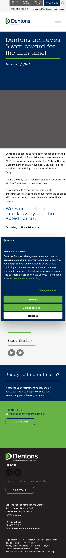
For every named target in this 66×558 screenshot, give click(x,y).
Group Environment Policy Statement (22, 549)
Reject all (33, 315)
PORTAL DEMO (38, 3)
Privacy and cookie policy (17, 546)
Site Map (50, 552)
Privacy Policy (29, 543)
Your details (19, 490)
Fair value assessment (47, 540)
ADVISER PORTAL (26, 3)
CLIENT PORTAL (15, 3)
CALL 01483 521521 (20, 9)
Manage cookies (47, 290)
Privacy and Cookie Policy (25, 278)
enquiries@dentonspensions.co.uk (48, 9)
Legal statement (13, 540)
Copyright (47, 546)
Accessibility (29, 540)
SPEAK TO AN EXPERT (20, 422)
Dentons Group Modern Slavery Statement (25, 552)
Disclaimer (35, 546)
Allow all (33, 299)
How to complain (13, 543)
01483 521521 (14, 410)
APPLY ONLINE (52, 3)
